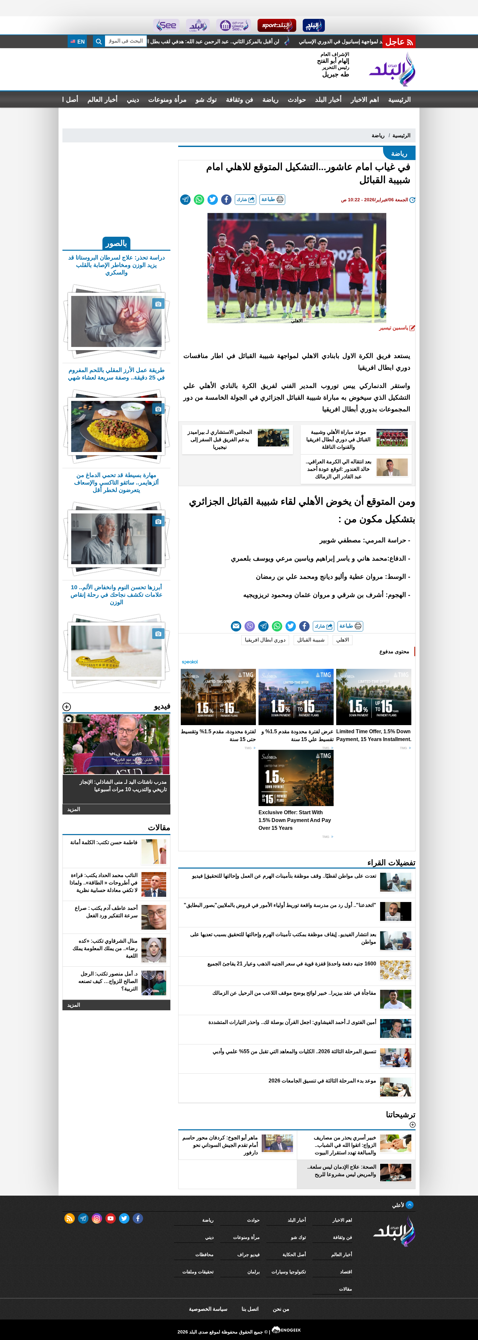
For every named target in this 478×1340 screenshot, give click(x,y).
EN (80, 42)
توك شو (206, 99)
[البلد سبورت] (277, 25)
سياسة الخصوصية (208, 1309)
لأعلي (398, 1205)
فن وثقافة (239, 99)
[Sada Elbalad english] (166, 25)
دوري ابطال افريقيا (265, 640)
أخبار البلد (328, 99)
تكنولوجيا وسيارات (289, 1271)
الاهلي (342, 640)
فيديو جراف (248, 1254)
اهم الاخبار (365, 99)
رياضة (270, 99)
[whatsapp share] (199, 199)
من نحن (281, 1309)
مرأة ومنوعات (167, 99)
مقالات (345, 1289)
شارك (242, 199)
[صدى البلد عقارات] (198, 25)
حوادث (297, 99)
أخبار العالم (102, 99)
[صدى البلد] (392, 69)
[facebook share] (226, 199)
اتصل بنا (250, 1309)
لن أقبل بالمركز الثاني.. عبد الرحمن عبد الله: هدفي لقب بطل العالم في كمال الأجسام (285, 41)
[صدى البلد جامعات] (233, 25)
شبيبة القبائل (311, 640)
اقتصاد (346, 1271)
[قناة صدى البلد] (314, 25)
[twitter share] (212, 199)
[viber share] (250, 626)
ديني (133, 99)
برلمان (253, 1271)
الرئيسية (399, 99)
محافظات (204, 1254)
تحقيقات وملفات (198, 1271)
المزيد (73, 809)
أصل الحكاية (294, 1254)
